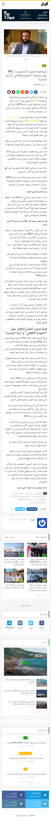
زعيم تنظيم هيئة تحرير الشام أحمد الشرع (20, 496)
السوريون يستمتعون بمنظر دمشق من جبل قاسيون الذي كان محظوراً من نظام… (22, 702)
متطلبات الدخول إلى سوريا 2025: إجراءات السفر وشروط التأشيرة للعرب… (19, 692)
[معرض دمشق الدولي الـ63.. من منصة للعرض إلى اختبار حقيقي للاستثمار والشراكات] (37, 576)
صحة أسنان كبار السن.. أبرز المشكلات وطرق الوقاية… (25, 758)
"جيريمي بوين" (38, 493)
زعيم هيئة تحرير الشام (41, 499)
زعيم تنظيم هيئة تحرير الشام (39, 496)
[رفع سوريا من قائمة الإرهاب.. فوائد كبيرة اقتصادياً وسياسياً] (14, 576)
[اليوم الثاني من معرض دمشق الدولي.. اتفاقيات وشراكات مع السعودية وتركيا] (14, 550)
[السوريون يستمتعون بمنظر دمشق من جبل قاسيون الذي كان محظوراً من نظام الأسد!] (41, 705)
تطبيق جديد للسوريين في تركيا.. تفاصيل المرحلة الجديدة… (25, 774)
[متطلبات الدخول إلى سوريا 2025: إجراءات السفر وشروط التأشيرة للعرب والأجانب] (41, 694)
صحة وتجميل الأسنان (25, 753)
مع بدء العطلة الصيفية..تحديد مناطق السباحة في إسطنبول (20, 680)
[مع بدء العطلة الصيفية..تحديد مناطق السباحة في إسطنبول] (41, 683)
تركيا (25, 769)
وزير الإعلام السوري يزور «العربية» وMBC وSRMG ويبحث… (25, 742)
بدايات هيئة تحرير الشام (18, 493)
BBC (36, 101)
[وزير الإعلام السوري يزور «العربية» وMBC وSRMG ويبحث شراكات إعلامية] (37, 550)
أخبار (44, 555)
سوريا (44, 65)
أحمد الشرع (29, 493)
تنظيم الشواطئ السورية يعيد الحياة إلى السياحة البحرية (25, 670)
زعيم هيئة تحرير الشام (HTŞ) (26, 499)
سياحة (25, 663)
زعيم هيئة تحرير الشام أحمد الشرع (38, 503)
